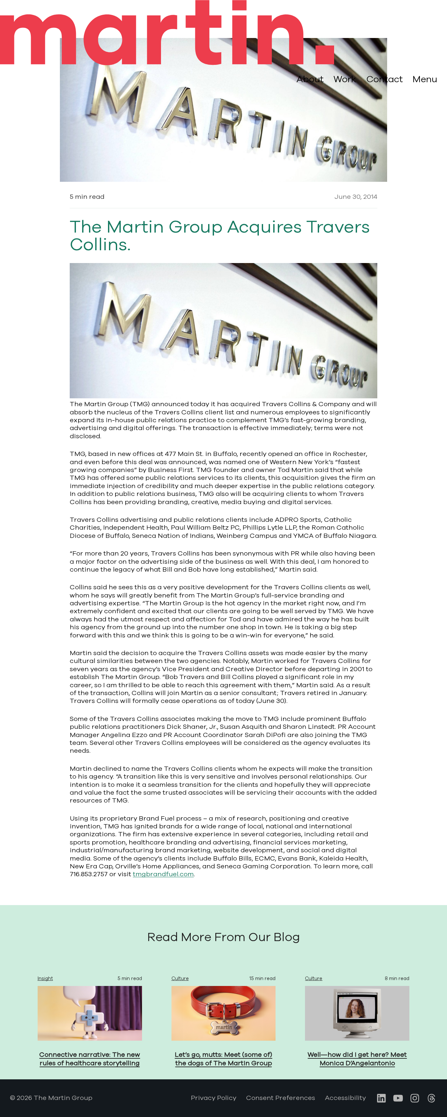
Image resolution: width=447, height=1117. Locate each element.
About (310, 79)
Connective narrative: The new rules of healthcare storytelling (89, 1059)
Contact (384, 79)
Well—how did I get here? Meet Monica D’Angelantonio (357, 1059)
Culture (180, 978)
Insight (45, 978)
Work (344, 79)
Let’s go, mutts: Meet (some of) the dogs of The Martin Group (223, 1059)
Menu (425, 79)
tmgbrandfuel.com (163, 874)
